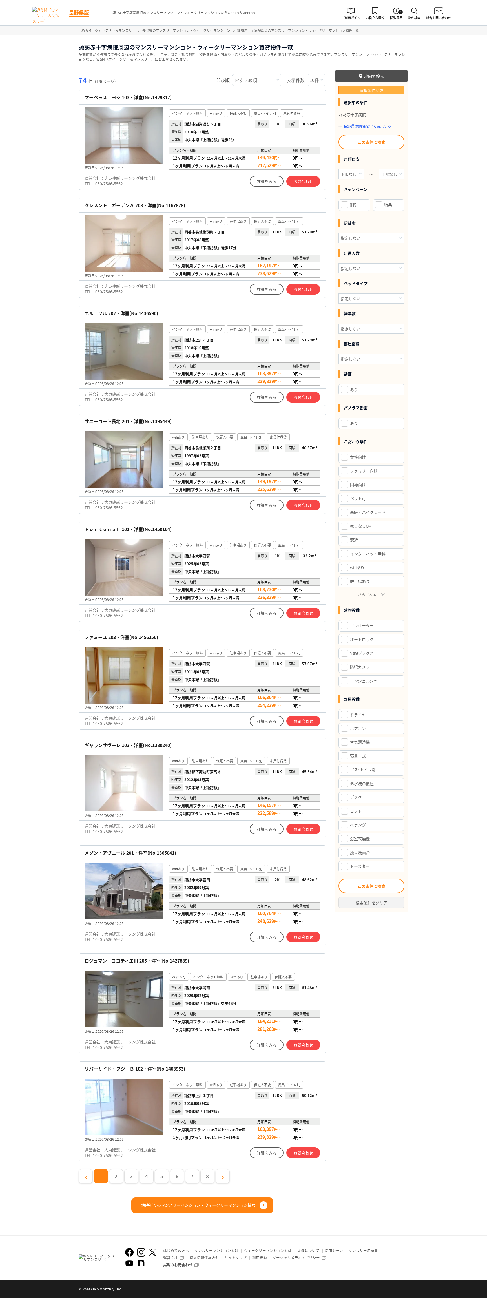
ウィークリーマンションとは (268, 1250)
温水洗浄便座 (362, 783)
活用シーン (334, 1250)
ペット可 (358, 498)
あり (354, 389)
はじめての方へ (176, 1250)
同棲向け (358, 484)
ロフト (356, 811)
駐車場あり (360, 581)
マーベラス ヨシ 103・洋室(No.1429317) (128, 97)
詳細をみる (266, 181)
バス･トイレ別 (363, 769)
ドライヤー (360, 714)
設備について (308, 1250)
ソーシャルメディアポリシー (296, 1257)
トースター (359, 866)
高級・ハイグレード (368, 512)
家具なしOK (360, 526)
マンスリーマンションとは (216, 1250)
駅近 (354, 540)
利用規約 (259, 1257)
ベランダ (358, 825)
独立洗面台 (360, 852)
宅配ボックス (362, 653)
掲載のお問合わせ (177, 1264)
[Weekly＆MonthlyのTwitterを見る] (152, 1252)
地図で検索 (374, 76)
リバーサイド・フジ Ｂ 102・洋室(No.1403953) (135, 1069)
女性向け (358, 457)
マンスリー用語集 (363, 1250)
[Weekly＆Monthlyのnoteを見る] (141, 1263)
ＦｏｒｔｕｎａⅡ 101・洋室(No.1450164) (128, 529)
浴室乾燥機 (360, 838)
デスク (356, 797)
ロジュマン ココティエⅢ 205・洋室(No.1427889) (137, 961)
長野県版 (79, 12)
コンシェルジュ (363, 681)
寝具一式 (358, 756)
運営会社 (170, 1257)
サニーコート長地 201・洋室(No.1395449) (128, 421)
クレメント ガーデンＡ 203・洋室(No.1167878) (135, 205)
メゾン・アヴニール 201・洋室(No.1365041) (130, 853)
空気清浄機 (360, 742)
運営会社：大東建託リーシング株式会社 (120, 178)
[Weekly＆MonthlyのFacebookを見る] (129, 1252)
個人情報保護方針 (204, 1257)
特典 (388, 204)
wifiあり (357, 567)
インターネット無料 (368, 553)
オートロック (362, 639)
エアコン (358, 728)
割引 (354, 204)
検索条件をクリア (371, 902)
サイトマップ (236, 1257)
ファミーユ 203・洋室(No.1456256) (121, 637)
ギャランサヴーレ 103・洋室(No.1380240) (128, 745)
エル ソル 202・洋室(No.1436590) (121, 313)
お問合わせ (303, 181)
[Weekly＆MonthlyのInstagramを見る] (141, 1252)
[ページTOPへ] (404, 1289)
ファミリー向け (364, 471)
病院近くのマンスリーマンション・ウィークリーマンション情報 (198, 1205)
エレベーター (362, 625)
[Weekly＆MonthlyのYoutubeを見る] (129, 1263)
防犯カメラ (360, 667)
